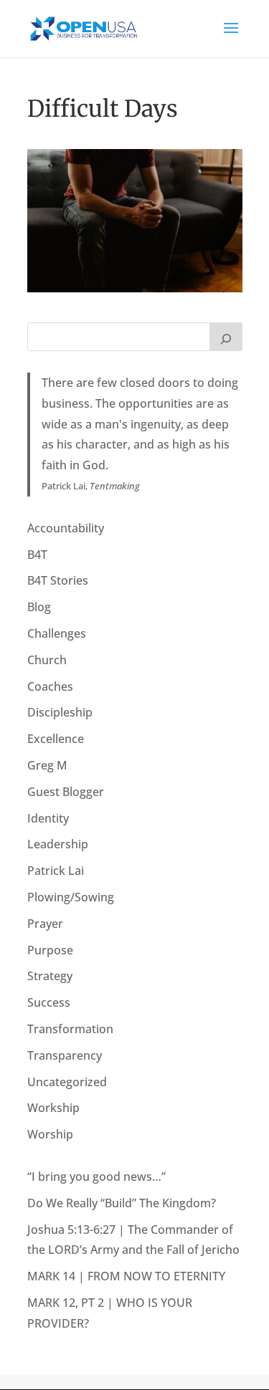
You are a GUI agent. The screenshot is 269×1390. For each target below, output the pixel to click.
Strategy (49, 976)
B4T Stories (57, 580)
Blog (39, 607)
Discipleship (60, 712)
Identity (48, 818)
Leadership (57, 844)
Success (48, 1002)
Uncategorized (67, 1082)
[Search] (225, 336)
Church (47, 660)
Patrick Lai (55, 870)
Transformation (70, 1029)
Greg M (47, 765)
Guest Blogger (65, 792)
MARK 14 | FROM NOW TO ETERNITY (126, 1276)
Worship (50, 1134)
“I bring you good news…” (96, 1176)
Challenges (56, 633)
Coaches (50, 686)
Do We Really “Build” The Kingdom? (121, 1203)
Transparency (64, 1055)
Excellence (55, 739)
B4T (37, 554)
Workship (53, 1108)
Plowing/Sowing (70, 897)
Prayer (45, 923)
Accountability (65, 528)
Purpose (50, 950)
